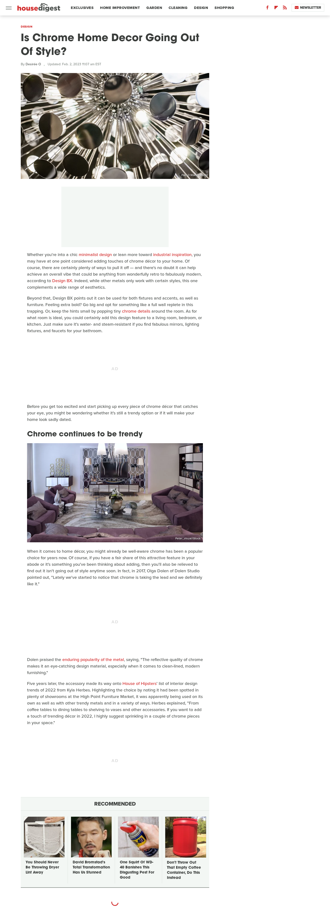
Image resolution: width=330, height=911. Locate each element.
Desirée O (33, 64)
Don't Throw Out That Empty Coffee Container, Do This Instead (184, 870)
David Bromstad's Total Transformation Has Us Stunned (91, 867)
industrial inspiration (172, 254)
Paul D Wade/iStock (194, 175)
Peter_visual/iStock (188, 538)
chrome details (136, 311)
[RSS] (285, 8)
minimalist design (95, 254)
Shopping (224, 7)
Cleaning (178, 7)
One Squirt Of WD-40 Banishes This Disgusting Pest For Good (137, 870)
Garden (154, 7)
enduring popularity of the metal (93, 659)
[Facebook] (267, 8)
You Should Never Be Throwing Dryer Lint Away (42, 867)
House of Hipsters (139, 683)
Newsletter (310, 7)
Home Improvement (120, 7)
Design (201, 7)
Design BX (62, 281)
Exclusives (82, 7)
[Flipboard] (276, 8)
